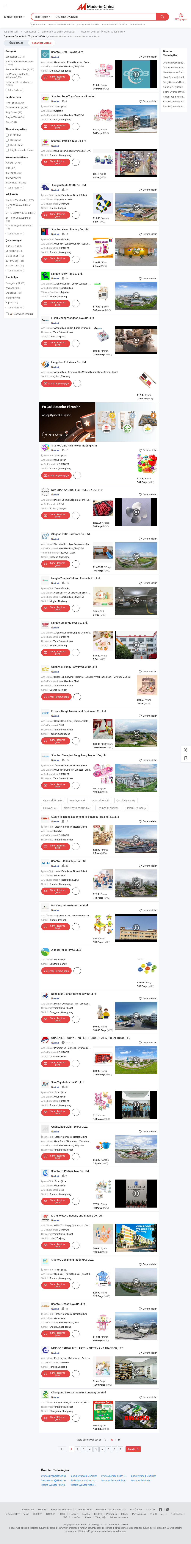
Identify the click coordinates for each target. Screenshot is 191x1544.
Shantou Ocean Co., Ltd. (68, 1304)
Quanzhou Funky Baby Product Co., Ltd (74, 667)
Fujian (12, 302)
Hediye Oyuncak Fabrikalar (54, 1484)
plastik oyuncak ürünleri (77, 808)
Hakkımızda (28, 1509)
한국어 (153, 1513)
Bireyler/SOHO (15, 117)
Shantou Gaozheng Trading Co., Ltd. (72, 1259)
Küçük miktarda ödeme (22, 150)
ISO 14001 (14, 172)
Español (86, 1513)
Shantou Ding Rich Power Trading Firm (74, 445)
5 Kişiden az (15, 255)
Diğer (11, 121)
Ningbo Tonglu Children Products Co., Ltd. (76, 578)
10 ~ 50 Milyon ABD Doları (19, 227)
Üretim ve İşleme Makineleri (19, 83)
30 (112, 1439)
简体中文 (37, 1513)
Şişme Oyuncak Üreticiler (175, 91)
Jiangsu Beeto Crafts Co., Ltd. (69, 185)
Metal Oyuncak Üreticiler (175, 72)
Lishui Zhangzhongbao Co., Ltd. (73, 318)
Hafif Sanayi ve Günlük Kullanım (17, 76)
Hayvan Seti (50, 808)
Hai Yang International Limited (69, 905)
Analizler (150, 1509)
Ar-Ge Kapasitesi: (49, 66)
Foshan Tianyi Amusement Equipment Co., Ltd (78, 711)
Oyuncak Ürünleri (53, 800)
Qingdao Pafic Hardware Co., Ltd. (70, 534)
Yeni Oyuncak (77, 800)
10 (104, 1439)
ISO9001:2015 (16, 182)
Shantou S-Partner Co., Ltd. (70, 1171)
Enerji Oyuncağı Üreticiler (175, 82)
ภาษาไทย (76, 1517)
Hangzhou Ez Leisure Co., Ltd (68, 362)
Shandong (14, 292)
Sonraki (131, 1449)
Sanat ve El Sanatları (20, 69)
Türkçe (88, 1517)
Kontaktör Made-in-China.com (111, 1509)
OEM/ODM (15, 134)
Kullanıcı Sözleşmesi (61, 1509)
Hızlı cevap (15, 139)
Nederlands (176, 1513)
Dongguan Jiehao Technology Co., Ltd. (74, 994)
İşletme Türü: (47, 106)
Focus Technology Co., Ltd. (94, 1524)
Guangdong (15, 283)
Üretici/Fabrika (17, 107)
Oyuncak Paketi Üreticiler (53, 1475)
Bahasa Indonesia (119, 1517)
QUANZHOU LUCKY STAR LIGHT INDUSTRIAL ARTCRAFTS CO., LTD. (91, 1038)
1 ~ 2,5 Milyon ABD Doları (18, 206)
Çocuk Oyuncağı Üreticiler (84, 1475)
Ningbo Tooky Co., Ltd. (67, 273)
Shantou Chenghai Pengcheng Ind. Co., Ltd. (79, 755)
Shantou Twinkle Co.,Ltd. (69, 141)
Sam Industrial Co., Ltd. (68, 1082)
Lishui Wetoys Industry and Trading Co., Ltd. (77, 1215)
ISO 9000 (13, 177)
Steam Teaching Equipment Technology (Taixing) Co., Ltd (85, 816)
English (25, 1513)
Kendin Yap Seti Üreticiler (175, 96)
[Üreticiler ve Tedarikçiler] (95, 6)
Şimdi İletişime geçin (57, 77)
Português (111, 1513)
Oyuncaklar (15, 56)
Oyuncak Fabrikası (108, 808)
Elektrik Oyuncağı (136, 808)
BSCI (11, 167)
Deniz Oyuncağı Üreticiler (53, 1480)
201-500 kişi (15, 260)
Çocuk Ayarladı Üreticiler (143, 1475)
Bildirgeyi (42, 1509)
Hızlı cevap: (47, 332)
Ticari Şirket (15, 102)
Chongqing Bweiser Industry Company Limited (78, 1392)
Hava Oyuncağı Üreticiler (175, 77)
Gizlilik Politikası (84, 1509)
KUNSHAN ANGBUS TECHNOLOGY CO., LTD (77, 490)
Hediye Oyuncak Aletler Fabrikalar (84, 1484)
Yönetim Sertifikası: (51, 292)
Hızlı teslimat (16, 144)
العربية (164, 1513)
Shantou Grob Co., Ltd (67, 52)
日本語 (62, 1513)
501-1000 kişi (15, 265)
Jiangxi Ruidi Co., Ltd (66, 949)
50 (119, 1439)
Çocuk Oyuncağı (125, 800)
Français (73, 1513)
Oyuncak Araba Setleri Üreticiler (114, 1475)
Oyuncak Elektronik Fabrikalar (114, 1480)
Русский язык (139, 1513)
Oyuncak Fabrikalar (141, 1480)
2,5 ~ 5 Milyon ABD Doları (18, 219)
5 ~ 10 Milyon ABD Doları (20, 212)
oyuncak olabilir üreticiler (114, 24)
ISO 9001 (14, 163)
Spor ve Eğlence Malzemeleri (20, 63)
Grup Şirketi (14, 112)
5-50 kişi (14, 246)
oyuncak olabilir (101, 800)
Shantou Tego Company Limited (73, 96)
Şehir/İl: (45, 70)
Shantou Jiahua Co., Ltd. (68, 861)
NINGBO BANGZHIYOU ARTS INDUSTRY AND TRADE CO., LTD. (87, 1348)
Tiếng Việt (100, 1517)
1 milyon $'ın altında (20, 200)
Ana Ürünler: (47, 62)
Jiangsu (13, 297)
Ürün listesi (16, 42)
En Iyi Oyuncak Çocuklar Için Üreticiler (84, 1480)
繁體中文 (50, 1513)
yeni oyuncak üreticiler (88, 24)
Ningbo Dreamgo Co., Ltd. (69, 622)
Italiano (124, 1513)
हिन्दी (65, 1517)
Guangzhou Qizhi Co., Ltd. (69, 1126)
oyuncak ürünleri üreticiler (61, 24)
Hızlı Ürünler (136, 1509)
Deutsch (98, 1513)
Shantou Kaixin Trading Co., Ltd (70, 229)
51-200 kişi (14, 250)
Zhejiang (13, 287)
